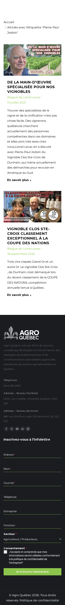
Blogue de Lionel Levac (24, 97)
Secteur (10, 534)
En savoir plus (18, 180)
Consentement (15, 548)
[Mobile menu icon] (58, 9)
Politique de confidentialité (39, 600)
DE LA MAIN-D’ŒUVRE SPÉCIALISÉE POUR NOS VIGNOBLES (31, 87)
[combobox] (32, 539)
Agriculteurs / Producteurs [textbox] (20, 539)
